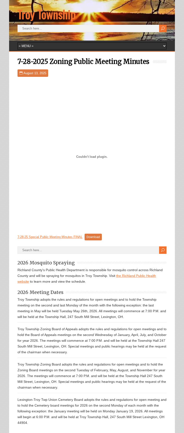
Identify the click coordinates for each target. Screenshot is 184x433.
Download (93, 237)
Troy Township (46, 14)
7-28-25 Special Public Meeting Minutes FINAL (49, 237)
